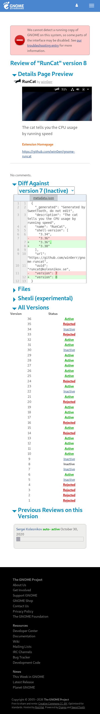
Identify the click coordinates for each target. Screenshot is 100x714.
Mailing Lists (22, 646)
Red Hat (39, 707)
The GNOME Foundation (30, 616)
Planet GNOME (24, 687)
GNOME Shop (23, 601)
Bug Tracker (21, 657)
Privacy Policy (23, 611)
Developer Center (25, 631)
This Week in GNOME (28, 677)
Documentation (24, 636)
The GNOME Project (27, 579)
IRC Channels (22, 652)
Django (63, 707)
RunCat (29, 81)
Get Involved (22, 590)
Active (69, 319)
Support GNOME (25, 595)
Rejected (69, 324)
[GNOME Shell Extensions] (14, 6)
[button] (76, 4)
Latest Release (23, 682)
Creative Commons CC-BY (52, 703)
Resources (20, 625)
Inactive (69, 329)
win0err (46, 82)
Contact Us (21, 606)
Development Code (26, 662)
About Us (19, 585)
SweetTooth (78, 707)
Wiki (16, 641)
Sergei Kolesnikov (29, 529)
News (17, 671)
